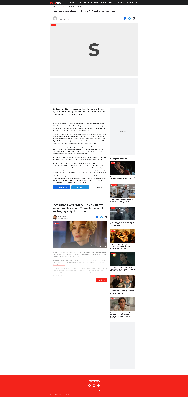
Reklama (90, 390)
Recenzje (103, 2)
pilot (82, 193)
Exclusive (94, 2)
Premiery (112, 2)
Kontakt (83, 390)
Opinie (61, 6)
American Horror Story (62, 191)
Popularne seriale (74, 2)
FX (67, 193)
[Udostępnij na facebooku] (125, 18)
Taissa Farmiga (98, 193)
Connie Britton (97, 191)
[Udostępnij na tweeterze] (129, 18)
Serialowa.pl (55, 6)
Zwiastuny (121, 2)
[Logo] (55, 2)
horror (71, 193)
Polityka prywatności (100, 390)
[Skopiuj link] (134, 18)
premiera (86, 193)
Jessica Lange (76, 193)
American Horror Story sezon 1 (77, 191)
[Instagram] (98, 385)
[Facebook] (89, 385)
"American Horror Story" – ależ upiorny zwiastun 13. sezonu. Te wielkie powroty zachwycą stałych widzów (79, 208)
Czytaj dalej (101, 280)
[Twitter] (94, 385)
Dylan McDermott (61, 193)
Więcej (129, 2)
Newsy (86, 2)
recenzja (91, 193)
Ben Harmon (89, 191)
